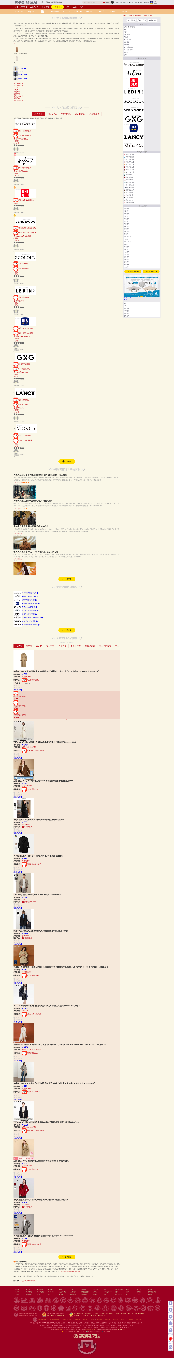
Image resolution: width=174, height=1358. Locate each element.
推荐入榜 (130, 1313)
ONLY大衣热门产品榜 (29, 621)
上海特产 (126, 262)
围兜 (60, 1289)
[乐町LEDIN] (25, 290)
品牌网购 (56, 7)
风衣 (125, 29)
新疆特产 (126, 216)
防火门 (128, 1294)
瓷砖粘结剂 (118, 1294)
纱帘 (138, 1294)
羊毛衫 (126, 52)
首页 (126, 15)
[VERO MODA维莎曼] (25, 221)
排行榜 (102, 1313)
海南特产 (126, 229)
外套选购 (19, 559)
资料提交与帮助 (139, 1313)
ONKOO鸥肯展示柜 (54, 1319)
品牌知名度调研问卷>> (54, 2)
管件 (105, 1289)
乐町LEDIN (26, 824)
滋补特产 (126, 257)
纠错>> (70, 1271)
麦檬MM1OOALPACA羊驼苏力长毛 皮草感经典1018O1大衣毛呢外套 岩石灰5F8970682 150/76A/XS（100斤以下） (60, 1045)
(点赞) (17, 685)
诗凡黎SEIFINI (27, 972)
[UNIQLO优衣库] (25, 193)
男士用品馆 (129, 192)
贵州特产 (126, 214)
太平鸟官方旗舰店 (24, 135)
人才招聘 (93, 1315)
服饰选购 (19, 534)
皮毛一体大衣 (18, 96)
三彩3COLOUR (27, 786)
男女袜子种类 (130, 187)
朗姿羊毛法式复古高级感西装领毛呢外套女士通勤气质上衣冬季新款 (40, 931)
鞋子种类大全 (130, 185)
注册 (136, 2)
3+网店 (16, 374)
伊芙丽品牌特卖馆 (22, 171)
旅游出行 (107, 1319)
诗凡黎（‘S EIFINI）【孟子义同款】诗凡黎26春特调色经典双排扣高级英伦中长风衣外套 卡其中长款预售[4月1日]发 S (60, 967)
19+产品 (16, 240)
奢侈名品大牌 (130, 190)
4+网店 (16, 238)
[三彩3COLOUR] (25, 257)
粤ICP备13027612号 (79, 1331)
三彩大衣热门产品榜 (28, 600)
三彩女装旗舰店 (24, 268)
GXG (23, 899)
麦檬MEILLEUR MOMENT (31, 1049)
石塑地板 (40, 1289)
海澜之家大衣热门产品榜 (30, 603)
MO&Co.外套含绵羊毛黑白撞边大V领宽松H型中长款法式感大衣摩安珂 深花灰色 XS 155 (48, 1006)
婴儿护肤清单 (130, 159)
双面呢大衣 (21, 78)
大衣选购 (19, 508)
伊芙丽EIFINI (26, 676)
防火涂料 (73, 1294)
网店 (125, 303)
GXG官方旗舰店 (24, 369)
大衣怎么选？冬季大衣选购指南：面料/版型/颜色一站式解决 (40, 475)
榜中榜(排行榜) (67, 1319)
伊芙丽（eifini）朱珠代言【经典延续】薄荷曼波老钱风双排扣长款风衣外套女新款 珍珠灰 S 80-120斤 (54, 1083)
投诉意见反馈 (50, 1315)
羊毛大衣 (16, 90)
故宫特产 (126, 231)
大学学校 (115, 1319)
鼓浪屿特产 (127, 236)
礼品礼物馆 (129, 197)
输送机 (150, 1289)
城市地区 (126, 308)
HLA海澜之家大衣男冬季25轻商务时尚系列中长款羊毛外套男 (38, 856)
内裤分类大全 (130, 180)
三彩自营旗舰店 (24, 264)
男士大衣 (18, 71)
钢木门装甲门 (108, 1292)
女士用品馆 (129, 195)
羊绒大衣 (16, 92)
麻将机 (150, 1294)
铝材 (105, 1294)
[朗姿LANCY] (25, 393)
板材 (116, 1292)
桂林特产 (126, 244)
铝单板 (95, 1294)
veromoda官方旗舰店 (23, 236)
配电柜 (61, 1294)
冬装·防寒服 (127, 39)
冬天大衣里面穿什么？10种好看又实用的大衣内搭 (35, 552)
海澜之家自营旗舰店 (25, 328)
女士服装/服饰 (128, 47)
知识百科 (99, 1319)
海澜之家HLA (27, 861)
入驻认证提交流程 (121, 1313)
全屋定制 (73, 1292)
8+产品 (16, 341)
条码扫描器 (40, 1292)
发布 (141, 2)
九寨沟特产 (127, 239)
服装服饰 (19, 483)
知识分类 (125, 2)
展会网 (92, 1319)
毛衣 (125, 55)
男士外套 (126, 44)
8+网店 (16, 141)
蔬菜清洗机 (62, 1292)
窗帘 (127, 1292)
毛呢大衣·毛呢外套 (130, 27)
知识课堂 (45, 7)
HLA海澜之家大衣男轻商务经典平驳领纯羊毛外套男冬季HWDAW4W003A (43, 1236)
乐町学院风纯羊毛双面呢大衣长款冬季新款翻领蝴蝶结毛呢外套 (38, 820)
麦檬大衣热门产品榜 (28, 614)
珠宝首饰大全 (130, 164)
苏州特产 (126, 259)
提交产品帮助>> (26, 1281)
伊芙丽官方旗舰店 (24, 168)
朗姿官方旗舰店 (24, 404)
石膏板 (95, 1292)
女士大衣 (21, 68)
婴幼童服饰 (129, 174)
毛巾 (49, 1294)
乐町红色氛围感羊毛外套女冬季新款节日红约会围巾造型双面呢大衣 (40, 1200)
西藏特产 (126, 219)
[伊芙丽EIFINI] (25, 161)
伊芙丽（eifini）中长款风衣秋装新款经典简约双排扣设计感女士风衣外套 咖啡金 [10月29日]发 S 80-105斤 (56, 671)
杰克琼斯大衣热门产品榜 (30, 624)
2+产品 (16, 446)
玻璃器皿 (95, 1289)
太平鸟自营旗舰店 (24, 131)
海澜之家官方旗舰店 (25, 333)
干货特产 (126, 249)
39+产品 (16, 143)
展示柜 (139, 1289)
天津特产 (126, 267)
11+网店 (16, 338)
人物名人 (123, 1319)
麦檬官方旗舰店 (32, 1053)
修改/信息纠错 (60, 1315)
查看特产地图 (132, 271)
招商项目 (126, 313)
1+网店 (16, 203)
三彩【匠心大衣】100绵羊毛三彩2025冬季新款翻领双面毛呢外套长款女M (43, 781)
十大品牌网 (77, 1319)
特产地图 (138, 1319)
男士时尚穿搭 (130, 169)
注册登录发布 (110, 1313)
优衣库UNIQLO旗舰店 (26, 200)
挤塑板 (28, 1289)
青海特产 (126, 221)
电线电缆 (29, 1292)
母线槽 (17, 1289)
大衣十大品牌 (71, 7)
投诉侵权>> (76, 1271)
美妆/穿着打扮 (139, 15)
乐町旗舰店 (20, 301)
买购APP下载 (85, 1315)
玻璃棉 (39, 1294)
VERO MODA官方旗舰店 (27, 233)
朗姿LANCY (26, 936)
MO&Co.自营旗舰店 (25, 435)
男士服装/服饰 (128, 50)
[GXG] (25, 357)
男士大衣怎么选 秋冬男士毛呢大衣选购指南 (32, 501)
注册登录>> (35, 1281)
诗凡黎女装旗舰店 (33, 975)
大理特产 (126, 247)
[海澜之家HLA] (25, 321)
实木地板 (84, 1294)
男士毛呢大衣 (18, 85)
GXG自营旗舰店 (24, 364)
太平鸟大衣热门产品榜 (29, 593)
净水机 (17, 1292)
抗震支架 (51, 1289)
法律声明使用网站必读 (94, 1331)
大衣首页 (23, 7)
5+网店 (16, 410)
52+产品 (16, 412)
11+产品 (16, 175)
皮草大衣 (16, 98)
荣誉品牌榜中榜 (78, 1313)
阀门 (127, 1289)
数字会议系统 (152, 1292)
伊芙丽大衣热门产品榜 (29, 596)
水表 (71, 1289)
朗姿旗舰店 (20, 408)
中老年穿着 (129, 177)
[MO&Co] (26, 428)
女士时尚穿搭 (130, 172)
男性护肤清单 (130, 157)
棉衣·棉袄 (127, 34)
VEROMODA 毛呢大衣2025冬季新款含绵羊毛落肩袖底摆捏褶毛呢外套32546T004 (46, 1122)
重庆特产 (126, 264)
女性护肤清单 (130, 154)
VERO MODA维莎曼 (29, 747)
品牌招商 (85, 1319)
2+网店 (16, 173)
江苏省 (17, 1294)
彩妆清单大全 (130, 162)
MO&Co (25, 1011)
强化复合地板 (119, 1289)
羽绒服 (126, 37)
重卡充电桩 (85, 1292)
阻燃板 (139, 1292)
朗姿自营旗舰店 (24, 400)
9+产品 (16, 274)
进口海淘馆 (129, 200)
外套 (125, 32)
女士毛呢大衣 (18, 83)
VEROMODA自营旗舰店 (27, 228)
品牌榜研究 (88, 1313)
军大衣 (15, 87)
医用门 (83, 1289)
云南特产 (126, 208)
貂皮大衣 (16, 94)
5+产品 (16, 376)
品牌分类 (119, 2)
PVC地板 (51, 1292)
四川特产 (126, 211)
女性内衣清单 (130, 182)
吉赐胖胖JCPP (42, 1319)
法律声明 (76, 1315)
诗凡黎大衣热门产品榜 (29, 610)
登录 (131, 2)
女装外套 (126, 42)
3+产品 (16, 305)
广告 (125, 299)
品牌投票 (34, 7)
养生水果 (126, 254)
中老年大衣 (21, 74)
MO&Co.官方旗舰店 (25, 440)
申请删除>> (64, 1271)
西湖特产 (126, 234)
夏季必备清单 (130, 202)
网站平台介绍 (101, 1315)
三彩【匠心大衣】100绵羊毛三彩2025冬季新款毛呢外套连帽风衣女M (41, 1161)
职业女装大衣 (18, 100)
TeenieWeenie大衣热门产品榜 (31, 617)
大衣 (14, 483)
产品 (125, 306)
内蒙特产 (126, 224)
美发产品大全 (130, 167)
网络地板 (29, 1294)
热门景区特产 (151, 271)
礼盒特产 (126, 252)
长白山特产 (127, 242)
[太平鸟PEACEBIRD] (25, 124)
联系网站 (121, 1329)
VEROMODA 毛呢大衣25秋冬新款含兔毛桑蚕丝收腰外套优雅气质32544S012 (44, 742)
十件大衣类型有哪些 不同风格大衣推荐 (30, 526)
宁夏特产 (126, 226)
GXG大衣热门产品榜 (28, 607)
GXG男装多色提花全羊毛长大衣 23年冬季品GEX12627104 (37, 895)
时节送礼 (126, 311)
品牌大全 (95, 1313)
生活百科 (126, 316)
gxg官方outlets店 (22, 372)
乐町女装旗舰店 (24, 297)
